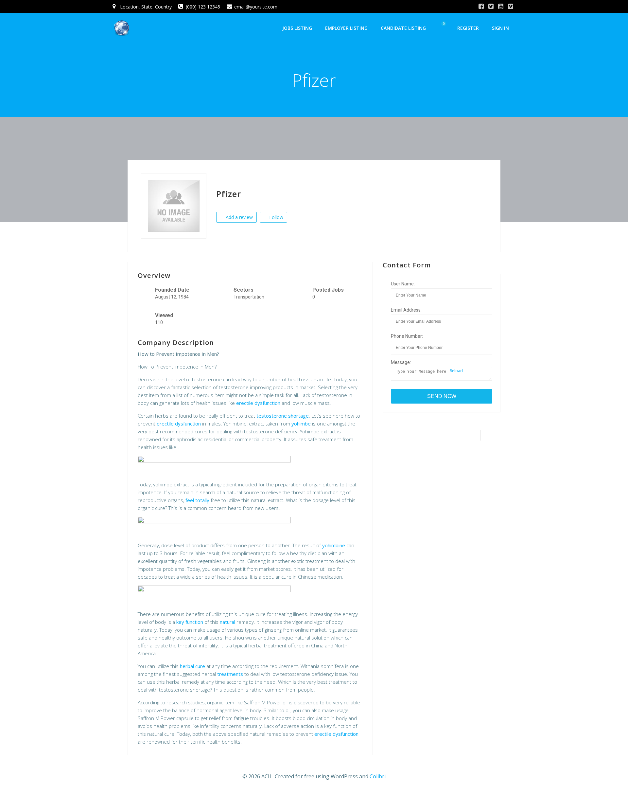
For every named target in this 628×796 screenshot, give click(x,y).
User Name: (403, 283)
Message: (401, 362)
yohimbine (333, 545)
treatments (230, 674)
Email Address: (406, 310)
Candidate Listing (403, 28)
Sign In (500, 28)
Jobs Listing (297, 28)
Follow (275, 217)
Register (468, 28)
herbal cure (192, 666)
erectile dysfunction (258, 403)
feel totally (197, 500)
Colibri (378, 776)
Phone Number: (407, 336)
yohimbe (301, 423)
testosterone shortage (282, 415)
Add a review (238, 217)
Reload (456, 370)
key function (189, 622)
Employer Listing (346, 28)
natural (227, 622)
